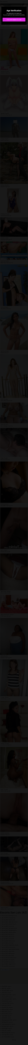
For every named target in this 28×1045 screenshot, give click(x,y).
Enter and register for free (14, 19)
